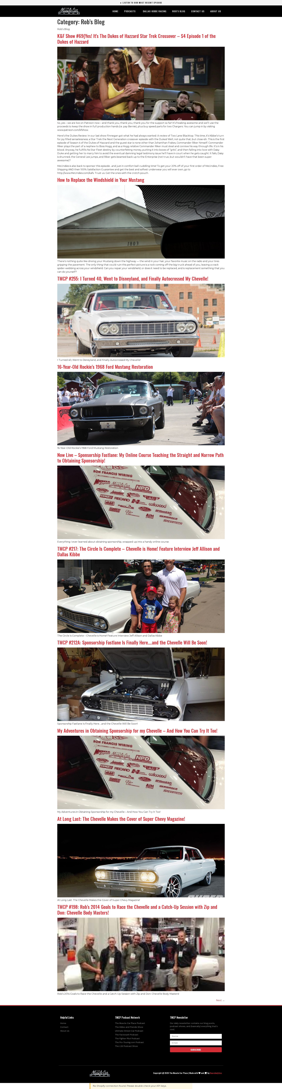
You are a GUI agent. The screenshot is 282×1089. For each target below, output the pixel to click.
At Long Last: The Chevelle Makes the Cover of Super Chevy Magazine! (121, 818)
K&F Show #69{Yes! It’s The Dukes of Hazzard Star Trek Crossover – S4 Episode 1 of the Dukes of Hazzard (136, 38)
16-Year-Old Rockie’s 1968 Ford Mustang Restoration (105, 366)
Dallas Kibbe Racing (154, 11)
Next (220, 1000)
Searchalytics (216, 1072)
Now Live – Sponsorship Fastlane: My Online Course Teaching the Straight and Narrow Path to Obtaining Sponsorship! (140, 457)
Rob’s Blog (178, 11)
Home (115, 11)
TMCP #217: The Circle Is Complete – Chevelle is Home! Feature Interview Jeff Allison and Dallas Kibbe (138, 551)
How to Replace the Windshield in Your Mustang (100, 179)
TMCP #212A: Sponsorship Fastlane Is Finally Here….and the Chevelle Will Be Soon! (132, 642)
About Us (215, 11)
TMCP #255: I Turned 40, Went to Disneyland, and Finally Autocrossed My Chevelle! (132, 278)
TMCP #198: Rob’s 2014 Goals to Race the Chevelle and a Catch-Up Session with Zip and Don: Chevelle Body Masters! (137, 909)
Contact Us (197, 11)
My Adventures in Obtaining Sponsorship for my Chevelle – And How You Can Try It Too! (137, 730)
